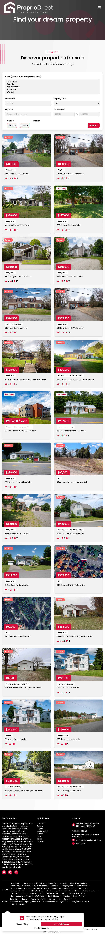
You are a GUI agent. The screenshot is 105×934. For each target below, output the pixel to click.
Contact (41, 841)
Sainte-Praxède (79, 896)
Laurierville (56, 888)
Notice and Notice (90, 929)
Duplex (24, 899)
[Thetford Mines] (52, 86)
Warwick (63, 883)
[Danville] (52, 84)
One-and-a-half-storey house (61, 899)
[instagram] (16, 872)
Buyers (40, 828)
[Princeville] (52, 89)
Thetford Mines (39, 883)
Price (25, 125)
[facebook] (10, 872)
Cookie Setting (22, 924)
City (14, 125)
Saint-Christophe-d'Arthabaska (52, 893)
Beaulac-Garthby (18, 893)
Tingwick (66, 896)
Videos (40, 833)
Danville (27, 883)
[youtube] (4, 872)
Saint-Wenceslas (53, 891)
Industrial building (17, 904)
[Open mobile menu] (99, 7)
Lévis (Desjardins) (75, 893)
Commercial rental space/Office (23, 902)
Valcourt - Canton (18, 891)
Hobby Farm (76, 902)
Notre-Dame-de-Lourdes (21, 886)
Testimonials (42, 831)
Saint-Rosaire (82, 886)
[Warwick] (52, 92)
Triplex (86, 902)
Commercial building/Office (56, 902)
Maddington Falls (36, 891)
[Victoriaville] (52, 81)
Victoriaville (15, 883)
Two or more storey (38, 899)
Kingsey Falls (68, 886)
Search (95, 125)
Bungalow (14, 899)
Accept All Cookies (61, 924)
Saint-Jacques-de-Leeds (38, 888)
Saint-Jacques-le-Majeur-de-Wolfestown (27, 896)
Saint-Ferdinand (40, 886)
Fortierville (32, 893)
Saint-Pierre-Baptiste (78, 883)
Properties (41, 823)
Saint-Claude (53, 896)
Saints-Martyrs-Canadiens (75, 888)
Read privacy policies (42, 928)
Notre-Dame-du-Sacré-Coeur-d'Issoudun (81, 891)
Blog (39, 836)
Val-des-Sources (18, 888)
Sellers (40, 826)
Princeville (52, 883)
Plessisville (55, 886)
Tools (39, 839)
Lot (40, 902)
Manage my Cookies (53, 932)
